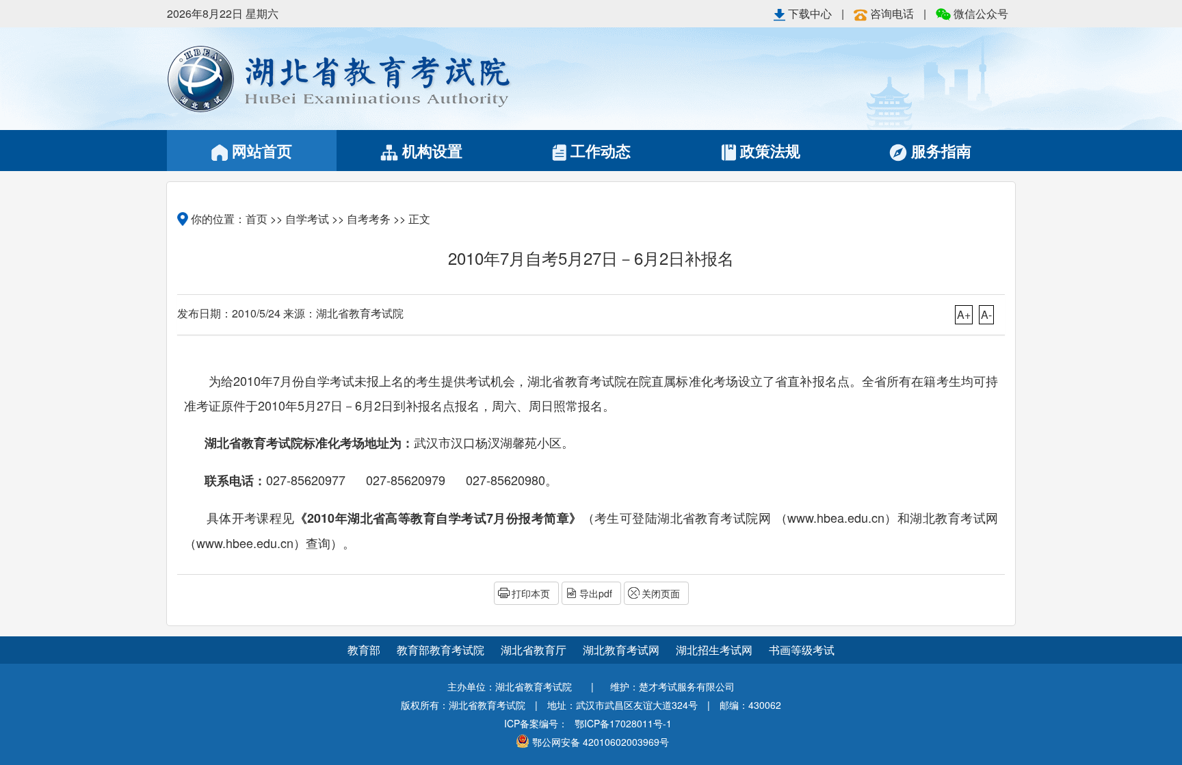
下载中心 (810, 13)
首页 (256, 218)
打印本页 (531, 593)
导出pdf (595, 593)
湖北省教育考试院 (379, 78)
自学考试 (307, 218)
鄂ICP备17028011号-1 (623, 723)
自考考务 (369, 218)
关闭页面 (661, 593)
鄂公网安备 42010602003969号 (600, 742)
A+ (964, 314)
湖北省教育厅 (535, 650)
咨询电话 (892, 13)
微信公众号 (979, 13)
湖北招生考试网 (715, 650)
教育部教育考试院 (442, 650)
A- (986, 314)
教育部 (363, 650)
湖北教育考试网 (622, 650)
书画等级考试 (802, 650)
